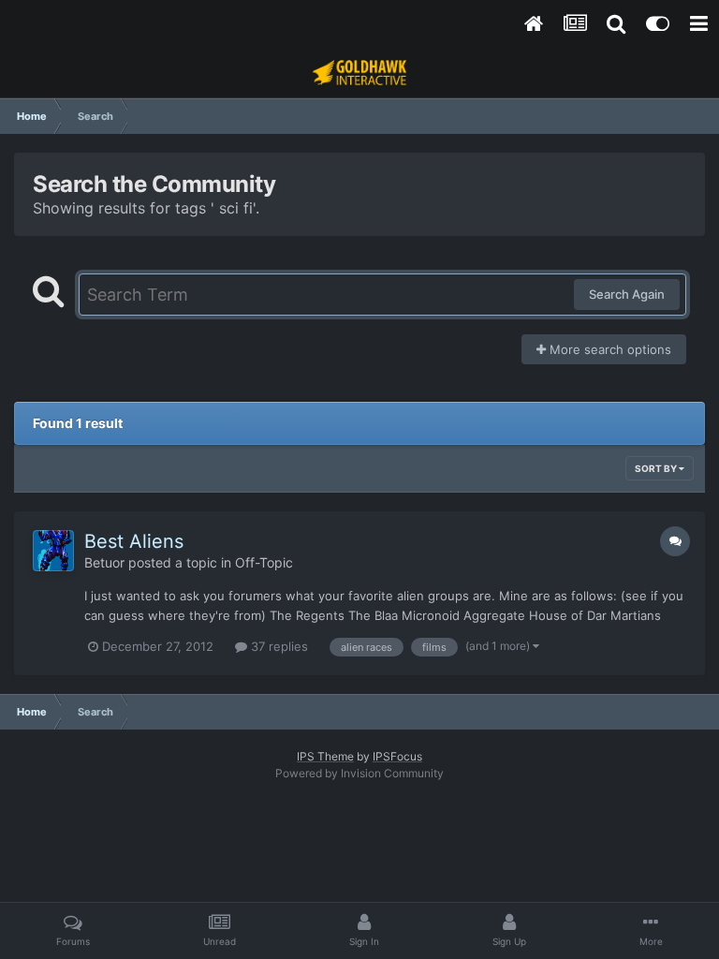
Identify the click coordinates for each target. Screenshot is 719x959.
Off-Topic (264, 562)
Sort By (657, 468)
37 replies (277, 646)
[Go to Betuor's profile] (53, 550)
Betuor (104, 562)
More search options (608, 349)
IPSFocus (397, 756)
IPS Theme (325, 756)
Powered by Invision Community (359, 773)
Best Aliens (133, 541)
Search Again (627, 294)
